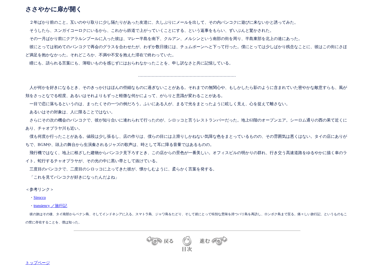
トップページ (37, 263)
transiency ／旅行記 (50, 206)
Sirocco (40, 197)
